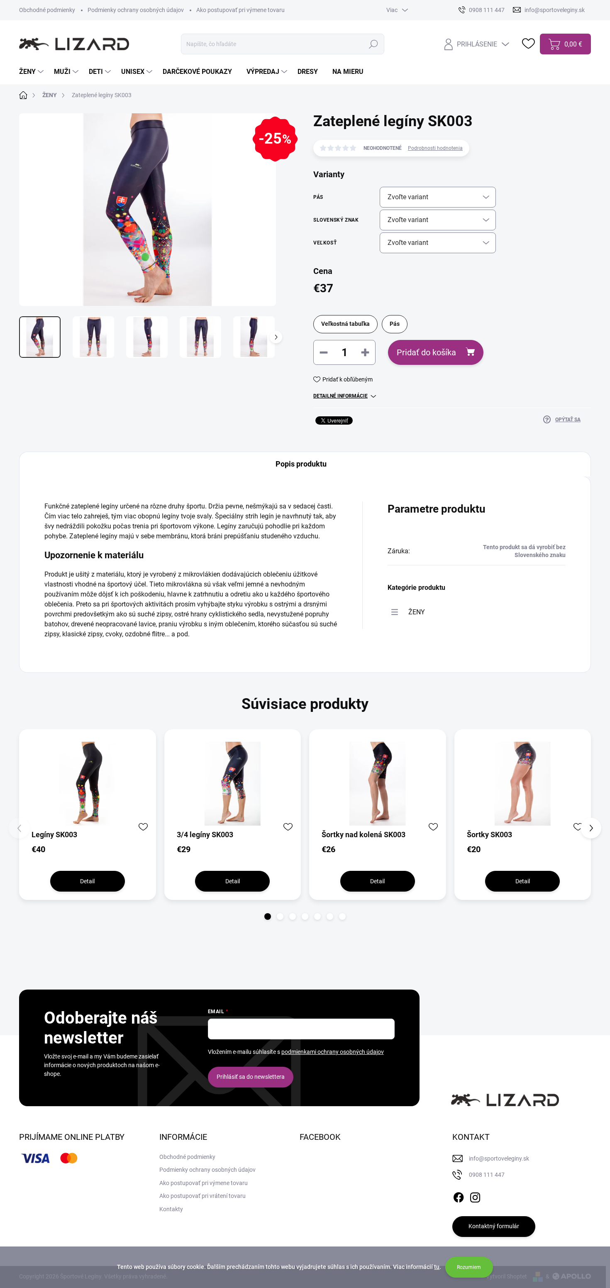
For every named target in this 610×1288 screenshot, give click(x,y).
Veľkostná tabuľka (345, 323)
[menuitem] (32, 71)
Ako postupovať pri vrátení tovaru (202, 1196)
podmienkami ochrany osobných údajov (332, 1051)
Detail (87, 881)
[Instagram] (475, 1196)
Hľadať (373, 44)
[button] (267, 916)
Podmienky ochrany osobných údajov (136, 10)
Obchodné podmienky (47, 10)
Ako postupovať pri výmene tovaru (240, 10)
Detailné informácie (340, 396)
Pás (395, 323)
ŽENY (416, 612)
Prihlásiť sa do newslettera (251, 1076)
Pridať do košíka (426, 352)
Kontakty (171, 1209)
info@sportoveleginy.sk (499, 1158)
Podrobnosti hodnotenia (435, 148)
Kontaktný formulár (493, 1226)
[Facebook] (458, 1196)
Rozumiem (469, 1267)
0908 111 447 (487, 1174)
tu (436, 1267)
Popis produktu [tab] (301, 463)
